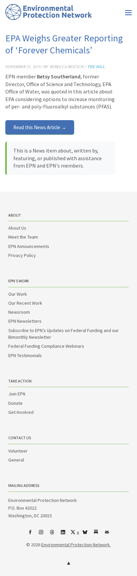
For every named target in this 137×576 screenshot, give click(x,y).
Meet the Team (23, 237)
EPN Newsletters (25, 321)
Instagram (41, 535)
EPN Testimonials (25, 355)
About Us (17, 228)
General (16, 460)
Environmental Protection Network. (76, 545)
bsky (85, 535)
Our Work (17, 294)
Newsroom (19, 312)
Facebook (30, 535)
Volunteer (18, 451)
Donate (15, 403)
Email (107, 535)
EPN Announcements (28, 246)
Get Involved (21, 412)
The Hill (96, 66)
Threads (52, 535)
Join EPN (16, 394)
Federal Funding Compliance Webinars (46, 346)
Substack (96, 535)
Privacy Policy (22, 255)
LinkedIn (63, 535)
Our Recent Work (25, 303)
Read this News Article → (39, 127)
